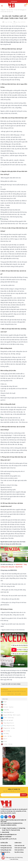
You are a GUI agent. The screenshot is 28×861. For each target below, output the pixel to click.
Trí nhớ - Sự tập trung (8, 717)
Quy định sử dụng (19, 852)
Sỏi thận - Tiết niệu (7, 744)
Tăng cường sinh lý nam (8, 725)
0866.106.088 (5, 832)
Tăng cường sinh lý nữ (8, 723)
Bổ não (5, 704)
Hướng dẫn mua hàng (6, 845)
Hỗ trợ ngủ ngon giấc (8, 720)
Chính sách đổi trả (19, 850)
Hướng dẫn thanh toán (6, 847)
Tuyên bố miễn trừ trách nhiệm (11, 684)
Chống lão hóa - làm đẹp (9, 728)
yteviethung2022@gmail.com (9, 834)
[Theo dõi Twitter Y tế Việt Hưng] (2, 816)
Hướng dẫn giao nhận (6, 850)
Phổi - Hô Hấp (6, 730)
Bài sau (17, 694)
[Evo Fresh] (14, 766)
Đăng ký (24, 794)
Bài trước (11, 694)
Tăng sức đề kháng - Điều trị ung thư (11, 715)
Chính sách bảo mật (19, 845)
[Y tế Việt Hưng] (11, 5)
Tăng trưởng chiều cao (8, 712)
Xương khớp (6, 709)
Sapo (17, 859)
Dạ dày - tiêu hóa (7, 736)
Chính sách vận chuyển (20, 847)
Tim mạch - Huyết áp (8, 707)
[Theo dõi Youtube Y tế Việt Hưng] (13, 816)
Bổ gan (5, 701)
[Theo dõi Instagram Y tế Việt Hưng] (9, 816)
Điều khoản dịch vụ (5, 852)
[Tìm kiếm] (21, 6)
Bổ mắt (5, 741)
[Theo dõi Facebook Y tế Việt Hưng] (5, 816)
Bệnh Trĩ (5, 738)
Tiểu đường (6, 733)
